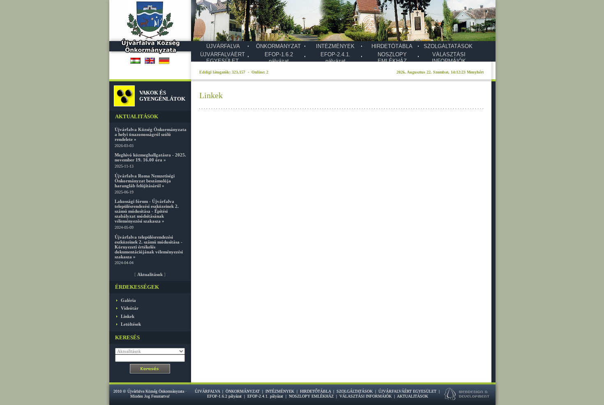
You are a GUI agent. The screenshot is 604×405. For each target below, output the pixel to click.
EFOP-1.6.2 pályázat (279, 57)
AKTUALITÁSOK (412, 396)
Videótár (129, 308)
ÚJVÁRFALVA (223, 46)
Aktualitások (150, 274)
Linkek (127, 316)
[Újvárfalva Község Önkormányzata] (150, 52)
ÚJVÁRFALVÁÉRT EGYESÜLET (222, 57)
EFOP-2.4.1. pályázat (335, 57)
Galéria (128, 300)
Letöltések (131, 324)
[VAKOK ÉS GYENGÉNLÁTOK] (124, 104)
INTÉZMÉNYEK (335, 46)
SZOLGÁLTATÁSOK (448, 46)
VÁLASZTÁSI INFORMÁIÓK (449, 57)
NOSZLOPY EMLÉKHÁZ (392, 57)
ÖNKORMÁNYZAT (278, 46)
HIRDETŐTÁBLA (392, 46)
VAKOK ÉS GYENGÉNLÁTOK (162, 95)
